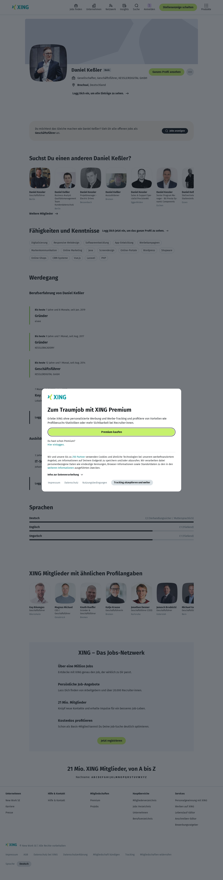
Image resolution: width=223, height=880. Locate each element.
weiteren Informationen (61, 467)
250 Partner (78, 456)
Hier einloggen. (56, 444)
